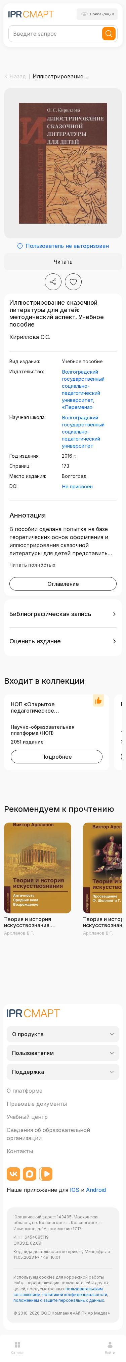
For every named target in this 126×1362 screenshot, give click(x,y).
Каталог (17, 1353)
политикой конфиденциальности (74, 1294)
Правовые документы (37, 1103)
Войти (110, 1353)
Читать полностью (32, 565)
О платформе (24, 1090)
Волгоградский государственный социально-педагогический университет (83, 431)
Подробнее (56, 756)
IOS (74, 1189)
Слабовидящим (102, 14)
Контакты (20, 1151)
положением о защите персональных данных (58, 1300)
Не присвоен (77, 486)
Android (96, 1189)
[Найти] (109, 33)
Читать (63, 261)
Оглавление (63, 583)
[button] (63, 614)
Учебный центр (27, 1116)
